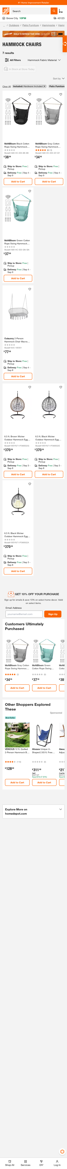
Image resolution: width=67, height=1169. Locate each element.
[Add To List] (29, 94)
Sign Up (52, 613)
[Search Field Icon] (54, 11)
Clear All (6, 86)
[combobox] (30, 11)
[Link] (18, 138)
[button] (59, 78)
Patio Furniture (30, 25)
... (4, 25)
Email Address (14, 607)
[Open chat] (65, 43)
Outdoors (14, 25)
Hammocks (48, 25)
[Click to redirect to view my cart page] (61, 11)
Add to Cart (18, 181)
